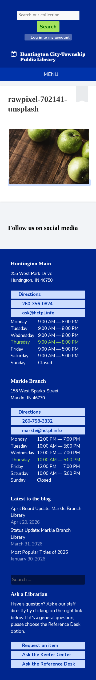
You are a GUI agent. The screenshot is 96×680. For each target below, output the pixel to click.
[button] (51, 74)
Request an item (39, 645)
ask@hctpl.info (37, 313)
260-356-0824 (37, 304)
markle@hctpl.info (41, 431)
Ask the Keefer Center (46, 655)
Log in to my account (50, 37)
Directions (29, 294)
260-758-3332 (37, 421)
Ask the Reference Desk (48, 664)
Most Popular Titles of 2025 (39, 552)
